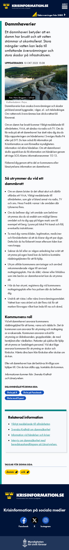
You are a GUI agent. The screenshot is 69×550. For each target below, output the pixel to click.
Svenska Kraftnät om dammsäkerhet (30, 429)
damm (10, 472)
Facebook (24, 526)
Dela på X (12, 392)
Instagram (46, 526)
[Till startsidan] (24, 6)
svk (23, 472)
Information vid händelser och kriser (30, 435)
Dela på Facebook (32, 392)
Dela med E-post (15, 398)
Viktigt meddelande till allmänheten (30, 424)
